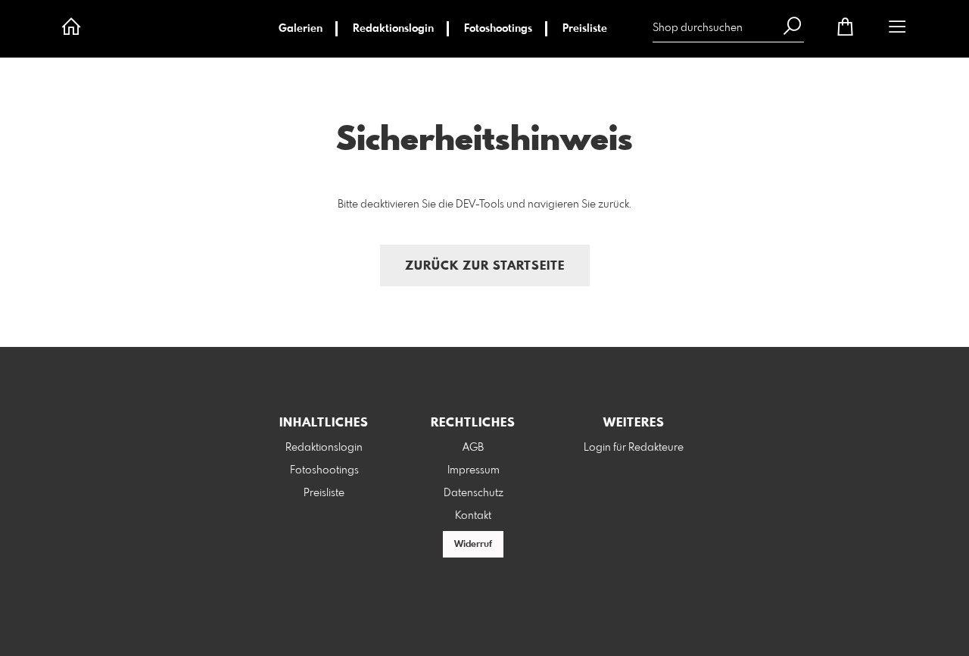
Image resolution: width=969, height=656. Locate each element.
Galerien (300, 28)
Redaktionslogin (393, 28)
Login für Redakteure (634, 447)
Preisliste (584, 28)
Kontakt (473, 516)
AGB (473, 447)
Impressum (473, 470)
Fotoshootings (498, 28)
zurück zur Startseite (485, 266)
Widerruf (473, 544)
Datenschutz (473, 493)
